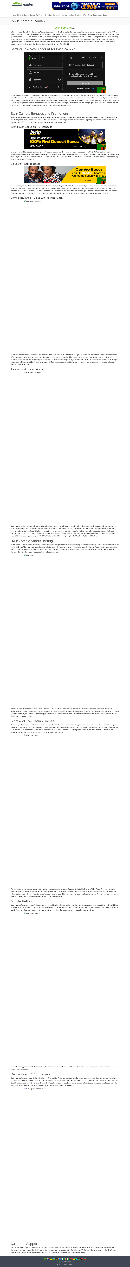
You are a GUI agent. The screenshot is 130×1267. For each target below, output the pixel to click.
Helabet (64, 15)
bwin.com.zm (63, 27)
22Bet (49, 15)
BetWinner (78, 15)
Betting (32, 15)
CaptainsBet (57, 15)
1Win (84, 15)
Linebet (71, 15)
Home (14, 15)
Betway (26, 15)
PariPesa (39, 15)
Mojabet (20, 15)
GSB (44, 15)
